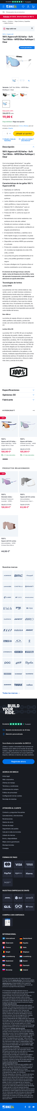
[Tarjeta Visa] (18, 865)
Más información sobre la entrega (17, 1045)
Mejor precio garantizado (10, 842)
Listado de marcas (8, 835)
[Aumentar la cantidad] (10, 133)
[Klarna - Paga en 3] (29, 873)
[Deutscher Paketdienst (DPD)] (18, 898)
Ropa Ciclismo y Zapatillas (22, 21)
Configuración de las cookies (12, 796)
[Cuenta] (28, 6)
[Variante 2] (14, 95)
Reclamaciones (7, 819)
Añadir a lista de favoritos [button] (10, 139)
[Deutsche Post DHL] (7, 898)
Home (4, 21)
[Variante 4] (6, 104)
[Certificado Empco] (7, 922)
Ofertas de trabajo (8, 783)
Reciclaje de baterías (9, 799)
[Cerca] (32, 28)
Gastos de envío (7, 822)
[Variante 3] (23, 95)
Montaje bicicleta (8, 845)
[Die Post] (29, 898)
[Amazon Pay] (18, 873)
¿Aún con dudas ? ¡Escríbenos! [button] (27, 139)
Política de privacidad (9, 792)
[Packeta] (29, 907)
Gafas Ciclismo (8, 23)
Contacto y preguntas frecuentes (13, 812)
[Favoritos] (23, 6)
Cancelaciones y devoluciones (12, 815)
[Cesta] (33, 6)
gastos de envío (17, 980)
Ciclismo (10, 21)
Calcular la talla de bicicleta (11, 832)
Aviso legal (6, 776)
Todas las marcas (10, 693)
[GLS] (7, 907)
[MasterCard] (7, 865)
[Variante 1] (6, 95)
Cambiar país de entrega (9, 1003)
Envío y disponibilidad (9, 838)
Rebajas (6, 17)
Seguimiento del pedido (10, 829)
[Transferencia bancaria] (7, 882)
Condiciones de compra (10, 789)
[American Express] (29, 865)
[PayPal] (7, 873)
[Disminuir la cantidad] (4, 133)
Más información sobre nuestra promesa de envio (16, 1061)
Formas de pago (7, 825)
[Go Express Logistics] (18, 907)
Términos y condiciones (10, 786)
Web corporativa (8, 779)
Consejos (5, 848)
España (11, 128)
